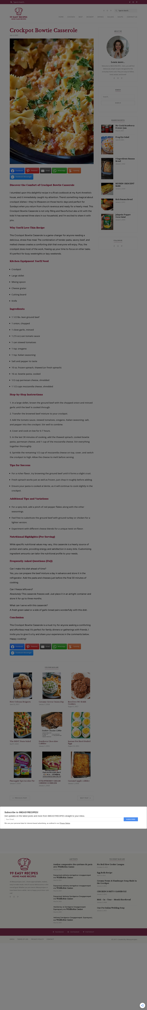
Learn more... (118, 62)
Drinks (101, 17)
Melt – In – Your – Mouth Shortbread (114, 900)
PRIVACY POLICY (37, 939)
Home (61, 17)
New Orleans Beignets (20, 702)
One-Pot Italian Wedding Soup (110, 908)
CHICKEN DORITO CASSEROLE (111, 891)
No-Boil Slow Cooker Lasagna (110, 864)
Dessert (90, 17)
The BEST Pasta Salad (20, 741)
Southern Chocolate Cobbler (48, 742)
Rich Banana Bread (124, 199)
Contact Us (132, 17)
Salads (110, 17)
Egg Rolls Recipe (104, 873)
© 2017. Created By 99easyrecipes (124, 939)
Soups (120, 17)
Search (118, 103)
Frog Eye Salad (122, 137)
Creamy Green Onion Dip (51, 702)
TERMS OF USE (22, 939)
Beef (81, 17)
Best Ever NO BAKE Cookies (77, 703)
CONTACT (50, 939)
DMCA (12, 939)
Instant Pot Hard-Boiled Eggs (79, 742)
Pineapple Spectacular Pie (22, 781)
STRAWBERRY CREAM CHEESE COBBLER (50, 782)
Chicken (71, 17)
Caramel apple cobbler (79, 781)
